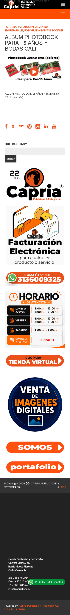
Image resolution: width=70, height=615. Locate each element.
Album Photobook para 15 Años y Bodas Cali (31, 42)
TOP (63, 487)
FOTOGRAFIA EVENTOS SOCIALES (43, 30)
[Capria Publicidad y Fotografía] (19, 4)
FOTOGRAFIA (12, 26)
